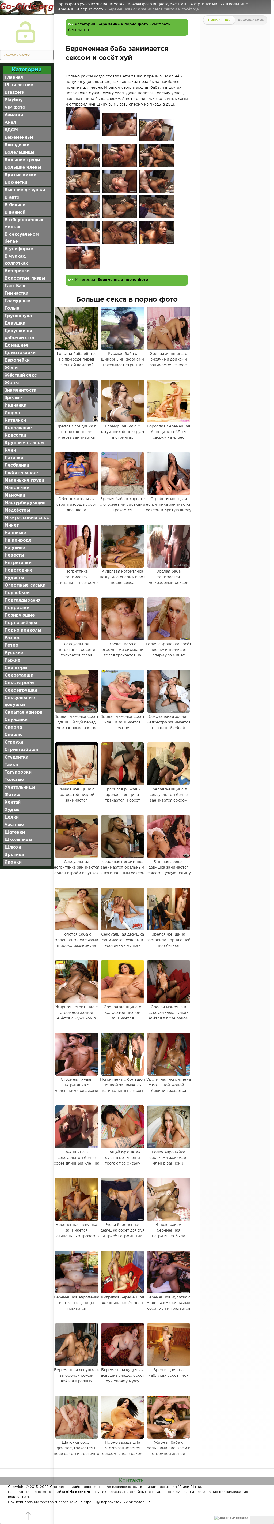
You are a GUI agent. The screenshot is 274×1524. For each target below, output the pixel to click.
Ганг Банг (15, 286)
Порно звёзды (21, 623)
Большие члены (23, 168)
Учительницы (20, 787)
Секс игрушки (21, 690)
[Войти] (25, 32)
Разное (13, 638)
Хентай (13, 802)
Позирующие (20, 615)
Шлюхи (13, 847)
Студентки (17, 757)
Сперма (13, 727)
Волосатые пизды (25, 278)
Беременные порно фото (122, 24)
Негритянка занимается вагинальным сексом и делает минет (76, 580)
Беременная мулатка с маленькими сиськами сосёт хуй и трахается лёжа (169, 1306)
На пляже (15, 533)
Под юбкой (17, 593)
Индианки (15, 405)
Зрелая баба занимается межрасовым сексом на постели (169, 580)
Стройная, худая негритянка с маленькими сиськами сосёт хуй (76, 1088)
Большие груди (22, 160)
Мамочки (15, 495)
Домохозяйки (20, 353)
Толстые (14, 780)
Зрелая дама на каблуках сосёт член (168, 1372)
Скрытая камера (23, 712)
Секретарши (19, 675)
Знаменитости (20, 390)
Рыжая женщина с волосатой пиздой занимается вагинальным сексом (76, 798)
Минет (12, 525)
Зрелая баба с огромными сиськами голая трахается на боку (122, 653)
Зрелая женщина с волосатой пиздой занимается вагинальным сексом (122, 1015)
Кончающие (18, 428)
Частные (14, 825)
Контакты (132, 1480)
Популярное (219, 20)
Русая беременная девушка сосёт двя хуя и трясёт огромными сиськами (123, 1233)
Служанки (16, 720)
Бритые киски (20, 175)
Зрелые (13, 398)
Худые (12, 810)
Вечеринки (17, 271)
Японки (13, 862)
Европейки (17, 360)
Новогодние (19, 570)
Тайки (11, 765)
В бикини (15, 205)
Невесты (14, 555)
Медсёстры (17, 510)
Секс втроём (19, 683)
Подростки (17, 608)
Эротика (14, 855)
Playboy (14, 100)
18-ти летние (19, 85)
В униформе (19, 249)
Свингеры (16, 668)
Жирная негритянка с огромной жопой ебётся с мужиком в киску (76, 1015)
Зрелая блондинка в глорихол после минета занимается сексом (76, 435)
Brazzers (14, 93)
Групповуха (18, 316)
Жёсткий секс (21, 375)
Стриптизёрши (21, 750)
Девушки (15, 323)
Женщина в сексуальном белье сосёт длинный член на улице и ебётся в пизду (77, 1161)
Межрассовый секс (27, 518)
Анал (10, 123)
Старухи (14, 742)
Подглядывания (23, 600)
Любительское (21, 473)
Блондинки (17, 145)
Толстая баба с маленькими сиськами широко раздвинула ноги (76, 943)
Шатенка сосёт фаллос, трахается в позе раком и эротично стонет (76, 1451)
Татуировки (18, 772)
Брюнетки (16, 183)
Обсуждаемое (251, 20)
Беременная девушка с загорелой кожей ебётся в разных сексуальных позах (76, 1378)
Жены (11, 368)
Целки (12, 817)
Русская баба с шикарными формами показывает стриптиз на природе (122, 362)
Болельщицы (19, 153)
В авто (12, 198)
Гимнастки (17, 293)
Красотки (15, 435)
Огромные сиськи (25, 585)
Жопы (12, 383)
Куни (10, 450)
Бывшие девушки (25, 190)
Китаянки (15, 420)
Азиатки (14, 115)
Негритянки (18, 563)
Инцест (13, 413)
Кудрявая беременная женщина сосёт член (122, 1300)
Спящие (14, 735)
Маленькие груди (24, 480)
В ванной (15, 213)
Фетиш (12, 795)
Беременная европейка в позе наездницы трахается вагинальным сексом (76, 1306)
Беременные (19, 138)
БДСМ (11, 130)
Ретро (11, 645)
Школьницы (18, 840)
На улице (15, 548)
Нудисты (14, 578)
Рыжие (12, 660)
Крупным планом (24, 443)
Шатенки (15, 832)
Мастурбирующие (25, 503)
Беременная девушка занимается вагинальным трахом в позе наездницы (76, 1233)
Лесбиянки (17, 465)
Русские (14, 653)
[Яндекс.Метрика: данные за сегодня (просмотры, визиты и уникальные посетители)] (231, 1518)
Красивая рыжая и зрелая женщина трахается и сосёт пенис (122, 798)
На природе (18, 540)
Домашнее (17, 345)
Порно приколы (23, 630)
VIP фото (15, 108)
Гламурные (18, 301)
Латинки (14, 458)
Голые (12, 308)
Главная (14, 78)
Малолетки (17, 488)
